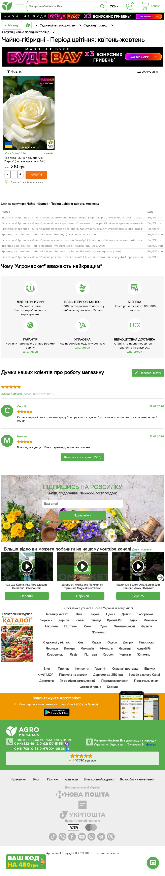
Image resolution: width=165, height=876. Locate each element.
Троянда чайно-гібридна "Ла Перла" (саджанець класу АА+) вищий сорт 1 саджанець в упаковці (28, 159)
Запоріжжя (145, 614)
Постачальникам (146, 681)
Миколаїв (150, 620)
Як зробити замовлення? (77, 681)
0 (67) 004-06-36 (52, 749)
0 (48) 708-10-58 (26, 749)
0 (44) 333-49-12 (26, 744)
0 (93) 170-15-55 (51, 744)
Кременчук (55, 655)
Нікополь (51, 626)
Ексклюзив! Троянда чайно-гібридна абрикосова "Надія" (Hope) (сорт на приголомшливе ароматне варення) (75, 217)
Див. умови (30, 351)
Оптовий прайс (90, 687)
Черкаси (46, 620)
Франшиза (18, 779)
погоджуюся (62, 522)
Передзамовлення (114, 681)
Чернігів (146, 626)
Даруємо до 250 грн (108, 675)
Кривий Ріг (114, 620)
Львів (80, 620)
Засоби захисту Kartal (144, 675)
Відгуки (149, 669)
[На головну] (7, 6)
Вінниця (96, 620)
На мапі (151, 744)
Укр (113, 6)
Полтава (70, 626)
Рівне (87, 626)
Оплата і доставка (125, 669)
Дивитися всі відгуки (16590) (82, 457)
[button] (23, 148)
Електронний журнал (99, 779)
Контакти (81, 669)
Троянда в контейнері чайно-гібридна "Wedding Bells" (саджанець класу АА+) (53, 245)
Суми (103, 626)
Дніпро (126, 614)
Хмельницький (124, 626)
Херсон (63, 620)
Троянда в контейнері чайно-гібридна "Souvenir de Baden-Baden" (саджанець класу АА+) (61, 251)
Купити (36, 174)
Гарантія (100, 669)
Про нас (63, 669)
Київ (79, 614)
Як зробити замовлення (137, 779)
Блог (46, 669)
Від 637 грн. (155, 234)
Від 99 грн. (154, 217)
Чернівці (125, 648)
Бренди (112, 687)
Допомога (46, 681)
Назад (13, 25)
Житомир (98, 632)
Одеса (110, 614)
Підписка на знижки (73, 675)
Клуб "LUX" (45, 675)
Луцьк (132, 620)
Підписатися (82, 515)
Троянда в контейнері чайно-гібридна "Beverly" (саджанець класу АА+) (49, 234)
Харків (95, 614)
